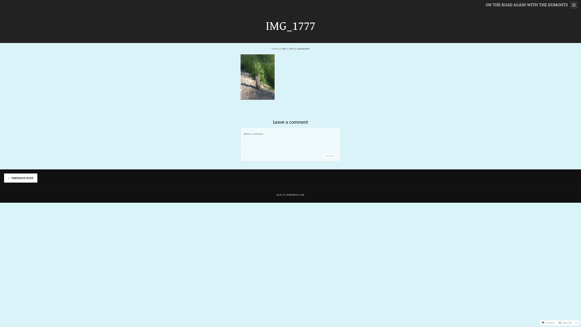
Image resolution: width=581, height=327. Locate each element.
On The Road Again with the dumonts (527, 4)
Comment (330, 156)
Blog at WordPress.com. (290, 194)
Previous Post (21, 178)
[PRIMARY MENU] (574, 5)
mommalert (303, 48)
